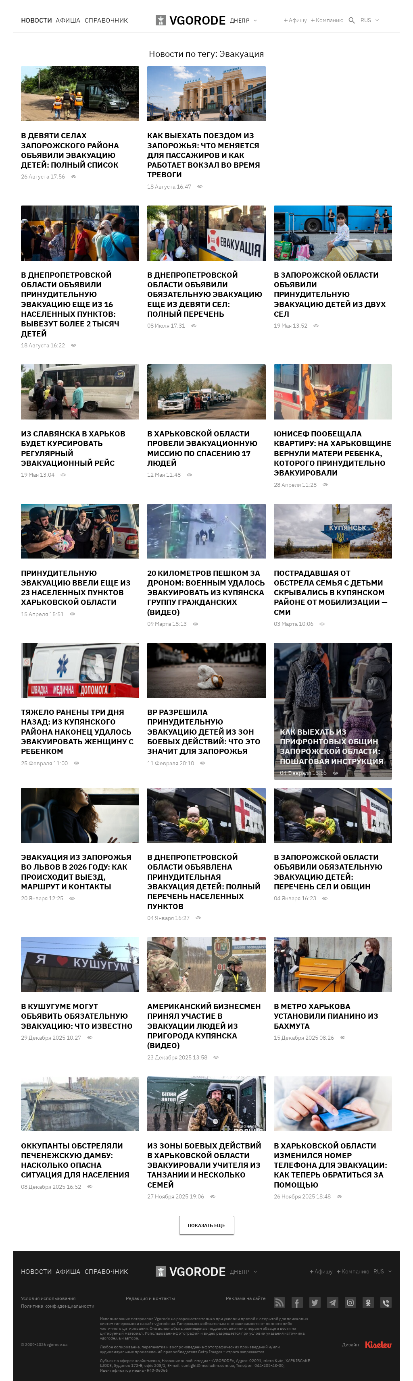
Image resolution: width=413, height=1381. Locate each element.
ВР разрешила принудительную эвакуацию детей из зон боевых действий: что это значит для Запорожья (204, 731)
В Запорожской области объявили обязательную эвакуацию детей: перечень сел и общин (328, 871)
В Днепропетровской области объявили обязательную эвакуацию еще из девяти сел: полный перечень (204, 294)
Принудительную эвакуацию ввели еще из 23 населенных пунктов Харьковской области (76, 587)
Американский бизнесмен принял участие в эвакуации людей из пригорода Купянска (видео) (204, 1025)
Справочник (106, 20)
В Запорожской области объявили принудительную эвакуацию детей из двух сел (330, 294)
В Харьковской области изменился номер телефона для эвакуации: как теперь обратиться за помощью (330, 1165)
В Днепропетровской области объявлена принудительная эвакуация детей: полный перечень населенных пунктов (204, 881)
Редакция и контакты (150, 1298)
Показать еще (206, 1225)
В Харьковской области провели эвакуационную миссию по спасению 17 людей (202, 448)
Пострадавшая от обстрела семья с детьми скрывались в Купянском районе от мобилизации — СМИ (331, 592)
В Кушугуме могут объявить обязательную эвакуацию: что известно (77, 1016)
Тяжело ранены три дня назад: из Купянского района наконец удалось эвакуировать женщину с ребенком (77, 731)
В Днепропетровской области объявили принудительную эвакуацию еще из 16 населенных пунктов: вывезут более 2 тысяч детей (70, 304)
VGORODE (197, 1271)
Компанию (330, 20)
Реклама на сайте (246, 1298)
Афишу (298, 20)
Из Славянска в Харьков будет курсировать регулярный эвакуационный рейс (73, 448)
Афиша (68, 20)
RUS (366, 20)
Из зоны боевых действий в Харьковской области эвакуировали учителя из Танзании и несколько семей (204, 1165)
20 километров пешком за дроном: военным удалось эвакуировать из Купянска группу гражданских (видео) (206, 592)
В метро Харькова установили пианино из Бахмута (326, 1016)
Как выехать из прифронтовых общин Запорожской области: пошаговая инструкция (332, 746)
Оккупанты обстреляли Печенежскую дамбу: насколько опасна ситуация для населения (75, 1160)
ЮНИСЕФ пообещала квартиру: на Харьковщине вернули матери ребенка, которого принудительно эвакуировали (333, 453)
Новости (36, 20)
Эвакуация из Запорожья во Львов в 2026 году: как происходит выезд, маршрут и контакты (76, 871)
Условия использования (48, 1298)
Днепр (239, 1272)
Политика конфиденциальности (57, 1306)
